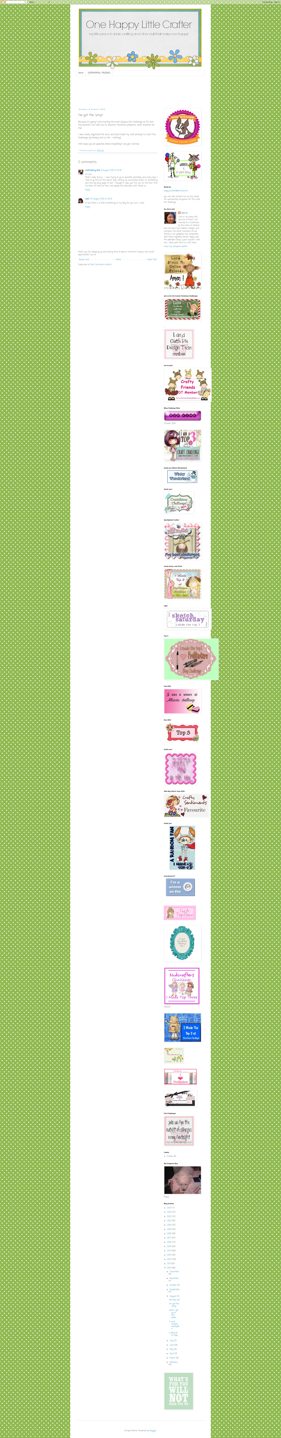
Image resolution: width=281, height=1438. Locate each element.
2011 (169, 1263)
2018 (169, 1233)
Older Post (152, 259)
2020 (169, 1225)
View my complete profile (175, 246)
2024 (169, 1207)
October (173, 1285)
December (174, 1271)
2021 (169, 1220)
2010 (169, 1267)
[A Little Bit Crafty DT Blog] (182, 742)
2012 (169, 1259)
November (174, 1278)
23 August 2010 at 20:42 (101, 198)
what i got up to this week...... (173, 1314)
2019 (169, 1229)
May (172, 1349)
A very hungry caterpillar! (174, 1325)
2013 (169, 1255)
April (172, 1353)
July (172, 1340)
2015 (169, 1246)
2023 (169, 1212)
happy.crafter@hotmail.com (176, 190)
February (174, 1362)
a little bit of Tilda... (174, 1334)
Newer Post (84, 259)
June (172, 1345)
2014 (169, 1250)
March (173, 1358)
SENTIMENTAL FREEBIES (99, 73)
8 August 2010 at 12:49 (111, 170)
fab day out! (174, 1299)
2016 (169, 1242)
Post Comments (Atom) (101, 264)
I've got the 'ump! (174, 1305)
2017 (169, 1237)
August (173, 1296)
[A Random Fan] (182, 869)
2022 (169, 1216)
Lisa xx (184, 213)
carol (87, 198)
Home (80, 73)
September (175, 1289)
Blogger (152, 1430)
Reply (87, 190)
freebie (170, 1156)
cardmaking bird (92, 170)
